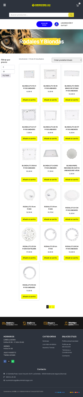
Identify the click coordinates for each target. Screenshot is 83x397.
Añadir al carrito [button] (29, 100)
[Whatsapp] (12, 361)
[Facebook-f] (5, 361)
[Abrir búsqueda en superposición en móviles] (41, 15)
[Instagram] (8, 361)
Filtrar (6, 75)
